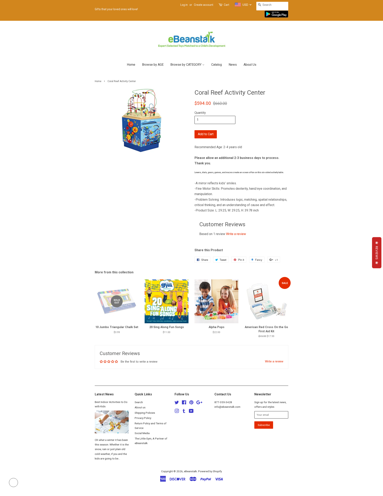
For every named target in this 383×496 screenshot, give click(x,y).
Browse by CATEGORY (186, 64)
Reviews (376, 253)
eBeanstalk (190, 471)
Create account (203, 4)
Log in (184, 4)
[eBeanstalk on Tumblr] (184, 411)
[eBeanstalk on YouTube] (191, 411)
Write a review (236, 234)
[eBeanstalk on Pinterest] (191, 403)
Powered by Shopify (210, 471)
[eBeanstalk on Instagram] (177, 411)
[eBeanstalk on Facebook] (184, 403)
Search (139, 402)
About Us (250, 64)
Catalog (216, 64)
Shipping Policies (145, 412)
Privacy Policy (143, 418)
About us (140, 407)
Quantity (200, 113)
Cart (226, 4)
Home (131, 64)
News (233, 64)
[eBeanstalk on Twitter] (177, 403)
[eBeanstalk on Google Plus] (199, 403)
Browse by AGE (153, 64)
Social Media (142, 433)
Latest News (104, 394)
